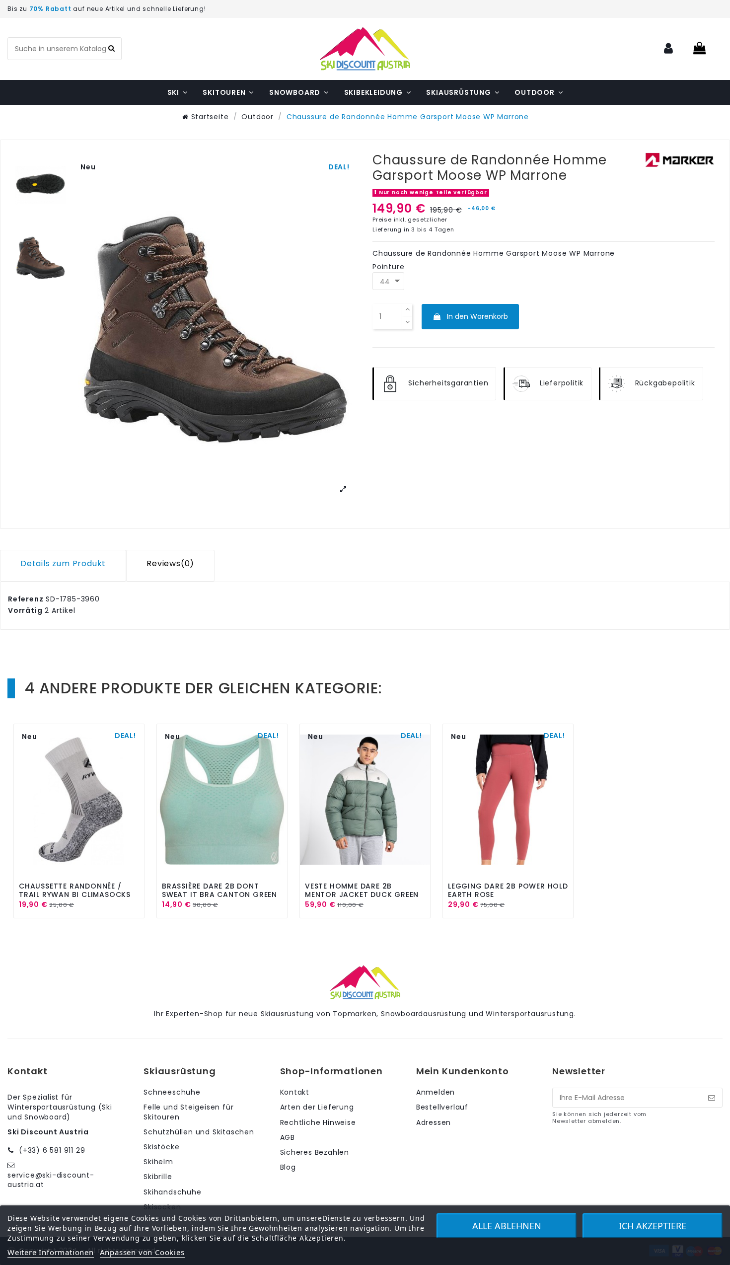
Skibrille (158, 1177)
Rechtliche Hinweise (318, 1122)
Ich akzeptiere (652, 1226)
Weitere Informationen (50, 1252)
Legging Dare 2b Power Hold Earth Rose (508, 890)
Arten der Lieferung (317, 1107)
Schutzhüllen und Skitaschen (199, 1132)
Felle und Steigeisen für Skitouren (188, 1112)
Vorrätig (25, 610)
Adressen (433, 1122)
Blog (288, 1167)
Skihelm (158, 1162)
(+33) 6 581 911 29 (52, 1150)
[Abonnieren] (711, 1097)
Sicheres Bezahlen (315, 1152)
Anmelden (435, 1092)
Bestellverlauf (442, 1107)
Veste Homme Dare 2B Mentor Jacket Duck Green (362, 890)
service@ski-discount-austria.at (50, 1180)
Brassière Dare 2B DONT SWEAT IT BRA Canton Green (219, 890)
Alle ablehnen (506, 1226)
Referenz (25, 599)
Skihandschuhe (172, 1192)
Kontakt (295, 1092)
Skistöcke (161, 1147)
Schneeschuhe (172, 1092)
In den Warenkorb (477, 316)
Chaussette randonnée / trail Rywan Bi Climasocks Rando (75, 894)
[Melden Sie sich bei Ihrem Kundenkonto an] (669, 49)
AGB (287, 1137)
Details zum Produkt (63, 564)
